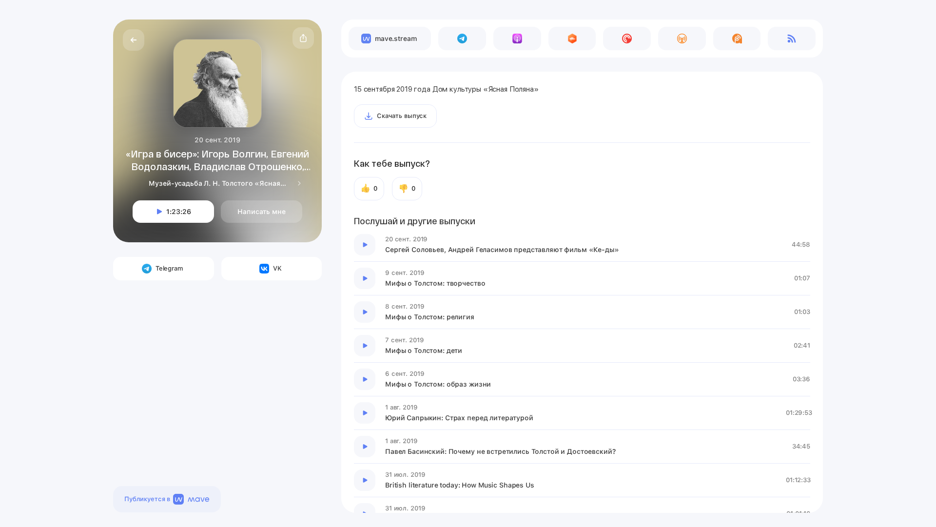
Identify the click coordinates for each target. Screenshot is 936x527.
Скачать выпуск (402, 115)
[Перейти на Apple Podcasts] (517, 38)
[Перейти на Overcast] (682, 38)
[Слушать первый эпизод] (364, 244)
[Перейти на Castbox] (572, 38)
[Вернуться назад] (133, 40)
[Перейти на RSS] (792, 38)
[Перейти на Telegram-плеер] (462, 38)
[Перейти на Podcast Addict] (737, 38)
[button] (303, 38)
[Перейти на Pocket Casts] (627, 38)
